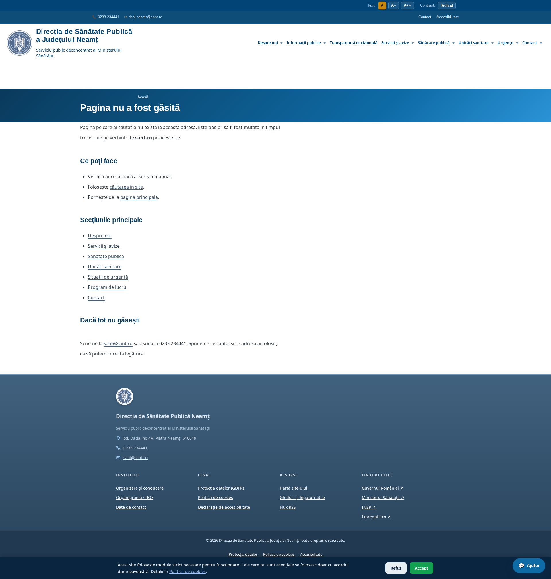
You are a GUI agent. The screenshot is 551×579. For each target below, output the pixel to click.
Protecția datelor (243, 554)
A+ (393, 5)
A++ (407, 5)
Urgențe (505, 42)
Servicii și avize (395, 42)
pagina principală (139, 197)
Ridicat (447, 5)
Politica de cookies (187, 571)
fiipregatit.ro (376, 516)
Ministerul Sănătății (383, 497)
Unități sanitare (474, 42)
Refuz (396, 568)
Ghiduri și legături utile (302, 497)
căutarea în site (126, 187)
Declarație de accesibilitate (224, 507)
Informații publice (304, 42)
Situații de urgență (108, 277)
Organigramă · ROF (134, 497)
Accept (421, 568)
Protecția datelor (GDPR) (221, 488)
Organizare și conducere (140, 488)
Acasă (142, 97)
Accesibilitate (311, 554)
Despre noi (268, 42)
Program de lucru (107, 287)
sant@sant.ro (118, 343)
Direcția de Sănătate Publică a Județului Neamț (84, 35)
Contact (529, 42)
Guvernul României (382, 488)
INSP (369, 507)
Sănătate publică (434, 42)
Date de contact (131, 507)
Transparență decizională (353, 42)
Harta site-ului (293, 488)
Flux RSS (288, 507)
